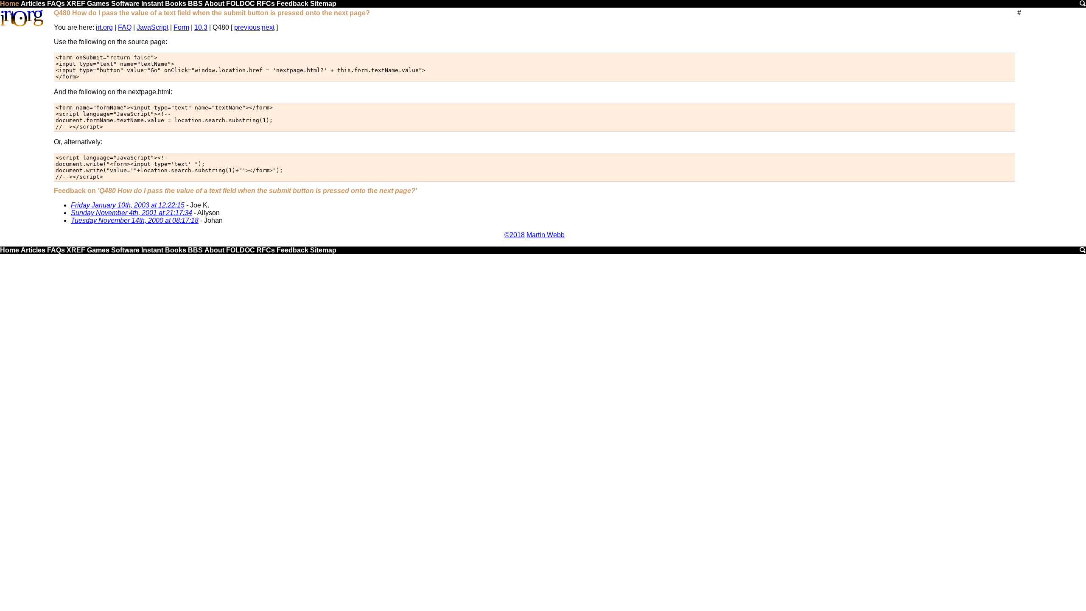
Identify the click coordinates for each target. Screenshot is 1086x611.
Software (125, 3)
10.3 (200, 27)
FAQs (56, 3)
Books (175, 3)
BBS (195, 3)
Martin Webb (545, 234)
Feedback (292, 3)
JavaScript (152, 27)
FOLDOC (240, 3)
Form (181, 27)
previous (247, 27)
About (214, 3)
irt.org (104, 27)
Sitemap (323, 3)
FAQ (125, 27)
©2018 (514, 234)
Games (98, 3)
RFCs (266, 3)
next (268, 27)
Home (9, 3)
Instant (152, 3)
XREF (76, 3)
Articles (33, 3)
